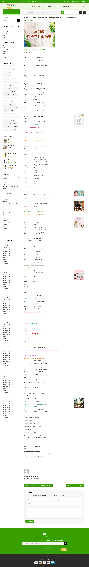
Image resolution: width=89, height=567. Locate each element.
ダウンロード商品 (7, 88)
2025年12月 (5, 257)
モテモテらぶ (14, 94)
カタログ (13, 78)
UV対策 (5, 66)
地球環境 (5, 228)
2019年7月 (5, 409)
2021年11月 (5, 351)
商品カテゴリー (41, 6)
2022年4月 (5, 340)
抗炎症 (13, 114)
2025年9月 (5, 263)
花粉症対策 (15, 126)
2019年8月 (5, 407)
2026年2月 (5, 253)
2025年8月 (5, 266)
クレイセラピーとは (7, 33)
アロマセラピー (57, 6)
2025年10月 (5, 261)
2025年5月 (5, 270)
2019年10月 (5, 403)
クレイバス (6, 82)
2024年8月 (5, 282)
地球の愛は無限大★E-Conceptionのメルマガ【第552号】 (39, 485)
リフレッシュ (13, 98)
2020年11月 (5, 376)
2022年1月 (5, 347)
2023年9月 (5, 305)
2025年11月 (5, 259)
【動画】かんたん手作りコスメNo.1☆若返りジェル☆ (35, 319)
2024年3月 (5, 293)
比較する (5, 37)
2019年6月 (5, 411)
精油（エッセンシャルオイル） (9, 55)
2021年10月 (5, 353)
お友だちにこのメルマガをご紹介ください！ (34, 456)
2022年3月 (5, 343)
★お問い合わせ (75, 1)
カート (4, 45)
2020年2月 (5, 395)
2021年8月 (5, 357)
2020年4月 (5, 390)
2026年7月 (5, 245)
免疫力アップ (12, 104)
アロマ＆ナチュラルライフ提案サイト (32, 446)
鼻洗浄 (14, 129)
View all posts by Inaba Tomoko (32, 478)
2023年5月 (5, 313)
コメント (28, 507)
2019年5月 (5, 413)
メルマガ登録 (6, 35)
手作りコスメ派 (7, 114)
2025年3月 (5, 272)
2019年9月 (5, 405)
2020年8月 (5, 382)
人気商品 (49, 6)
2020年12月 (5, 374)
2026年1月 (5, 255)
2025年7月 (5, 268)
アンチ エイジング (8, 72)
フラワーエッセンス (7, 220)
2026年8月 (5, 243)
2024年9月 (5, 280)
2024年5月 (5, 288)
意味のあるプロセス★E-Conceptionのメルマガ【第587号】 (11, 192)
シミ (11, 82)
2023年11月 (5, 301)
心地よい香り (15, 107)
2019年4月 (5, 415)
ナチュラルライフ (7, 216)
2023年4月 (5, 315)
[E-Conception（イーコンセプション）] (10, 6)
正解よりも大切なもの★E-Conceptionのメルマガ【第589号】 (11, 185)
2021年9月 (5, 355)
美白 (11, 123)
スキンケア (75, 6)
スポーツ (16, 82)
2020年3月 (5, 392)
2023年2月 (5, 320)
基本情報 (5, 231)
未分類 (4, 235)
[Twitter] (43, 548)
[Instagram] (49, 548)
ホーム (33, 6)
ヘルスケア (82, 6)
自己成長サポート (7, 126)
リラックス (6, 101)
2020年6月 (5, 386)
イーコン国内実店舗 (7, 31)
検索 (18, 20)
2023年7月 (5, 309)
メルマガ (38, 20)
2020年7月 (5, 384)
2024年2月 (5, 295)
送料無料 (5, 129)
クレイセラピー (66, 6)
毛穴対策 (16, 117)
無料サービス (6, 120)
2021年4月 (5, 365)
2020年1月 (5, 397)
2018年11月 (5, 424)
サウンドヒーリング (7, 210)
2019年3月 (5, 417)
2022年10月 (5, 328)
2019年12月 (5, 399)
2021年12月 (5, 349)
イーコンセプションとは (62, 1)
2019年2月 (5, 420)
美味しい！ (6, 123)
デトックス (15, 88)
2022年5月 (5, 338)
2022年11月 (5, 326)
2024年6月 (5, 286)
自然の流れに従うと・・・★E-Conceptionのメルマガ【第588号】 (11, 189)
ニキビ (5, 91)
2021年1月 (5, 372)
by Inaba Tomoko (29, 20)
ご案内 (4, 208)
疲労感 (12, 120)
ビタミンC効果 (11, 91)
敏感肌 (10, 117)
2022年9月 (5, 330)
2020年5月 (5, 388)
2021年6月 (5, 361)
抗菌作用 (5, 117)
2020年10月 (5, 378)
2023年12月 (5, 299)
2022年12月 (5, 324)
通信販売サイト (27, 448)
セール (5, 85)
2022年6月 (5, 336)
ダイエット (10, 85)
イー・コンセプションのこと (9, 203)
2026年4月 (5, 251)
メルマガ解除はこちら (29, 459)
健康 (4, 226)
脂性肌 (15, 123)
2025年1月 (5, 274)
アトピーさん (11, 69)
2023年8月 (5, 307)
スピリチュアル (6, 214)
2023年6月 (5, 311)
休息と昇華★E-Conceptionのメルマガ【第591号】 (11, 178)
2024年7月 (5, 284)
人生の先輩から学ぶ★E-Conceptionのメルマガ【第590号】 (11, 181)
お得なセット (12, 66)
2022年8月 (5, 332)
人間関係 (5, 224)
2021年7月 (5, 359)
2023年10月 (5, 303)
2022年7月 (5, 334)
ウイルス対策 (6, 78)
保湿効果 (5, 104)
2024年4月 (5, 291)
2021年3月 (5, 367)
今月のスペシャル (7, 51)
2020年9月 (5, 380)
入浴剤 (5, 107)
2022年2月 (5, 345)
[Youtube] (46, 548)
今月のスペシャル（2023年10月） (74, 485)
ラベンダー (6, 98)
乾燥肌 (11, 101)
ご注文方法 (5, 49)
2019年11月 (5, 401)
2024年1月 (5, 297)
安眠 (9, 107)
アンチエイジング (7, 75)
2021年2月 (5, 370)
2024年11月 (5, 278)
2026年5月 (5, 249)
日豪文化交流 (6, 233)
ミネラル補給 (6, 94)
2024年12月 (5, 276)
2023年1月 (5, 322)
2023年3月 (5, 318)
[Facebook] (40, 548)
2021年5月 (5, 363)
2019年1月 (5, 422)
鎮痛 (10, 129)
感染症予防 (6, 110)
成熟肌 (11, 110)
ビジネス (5, 218)
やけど (5, 69)
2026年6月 (5, 247)
